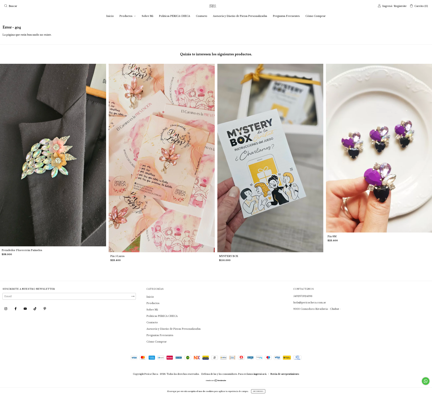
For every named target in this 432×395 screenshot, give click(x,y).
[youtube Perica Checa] (25, 308)
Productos (126, 16)
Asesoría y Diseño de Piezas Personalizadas (240, 16)
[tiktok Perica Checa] (35, 308)
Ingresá (387, 6)
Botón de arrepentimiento (284, 374)
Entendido (258, 391)
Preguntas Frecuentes (286, 16)
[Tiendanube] (216, 380)
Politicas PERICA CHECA (174, 16)
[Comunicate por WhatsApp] (425, 381)
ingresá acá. (260, 374)
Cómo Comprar (315, 16)
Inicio (110, 16)
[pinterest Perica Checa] (45, 308)
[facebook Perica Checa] (16, 308)
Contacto (201, 16)
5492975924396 (302, 296)
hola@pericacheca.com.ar (309, 302)
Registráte (400, 6)
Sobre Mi (147, 16)
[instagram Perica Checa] (6, 308)
